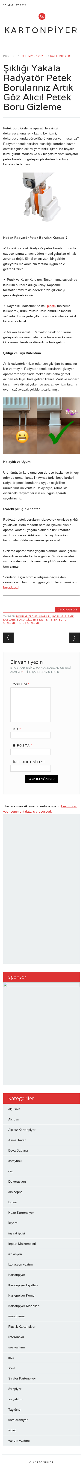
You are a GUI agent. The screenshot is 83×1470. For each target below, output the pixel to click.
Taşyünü (14, 1409)
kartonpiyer (60, 56)
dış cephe (15, 1192)
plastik (51, 306)
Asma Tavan (17, 1140)
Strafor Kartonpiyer (22, 1378)
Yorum (21, 684)
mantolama (16, 1316)
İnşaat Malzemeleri (22, 1243)
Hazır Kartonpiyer (21, 1212)
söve (11, 1368)
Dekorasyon (67, 609)
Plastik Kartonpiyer (22, 1326)
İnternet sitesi (29, 762)
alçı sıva (14, 1109)
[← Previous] (8, 638)
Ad (17, 729)
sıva (11, 1357)
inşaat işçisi (16, 1233)
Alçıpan (13, 1119)
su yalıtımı (15, 1399)
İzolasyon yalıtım (20, 1264)
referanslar (16, 1337)
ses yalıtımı (16, 1347)
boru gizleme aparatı (33, 616)
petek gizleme (29, 622)
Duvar (12, 1202)
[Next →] (74, 638)
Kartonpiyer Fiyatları (23, 1285)
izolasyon (15, 1254)
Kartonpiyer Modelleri (23, 1306)
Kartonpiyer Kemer (22, 1295)
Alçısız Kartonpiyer (22, 1130)
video (12, 1430)
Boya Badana (18, 1150)
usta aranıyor (18, 1420)
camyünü (15, 1161)
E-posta (23, 745)
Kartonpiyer (41, 30)
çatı (11, 1171)
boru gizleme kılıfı (32, 619)
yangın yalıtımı (19, 1440)
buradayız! (11, 587)
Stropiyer (14, 1389)
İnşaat (12, 1223)
